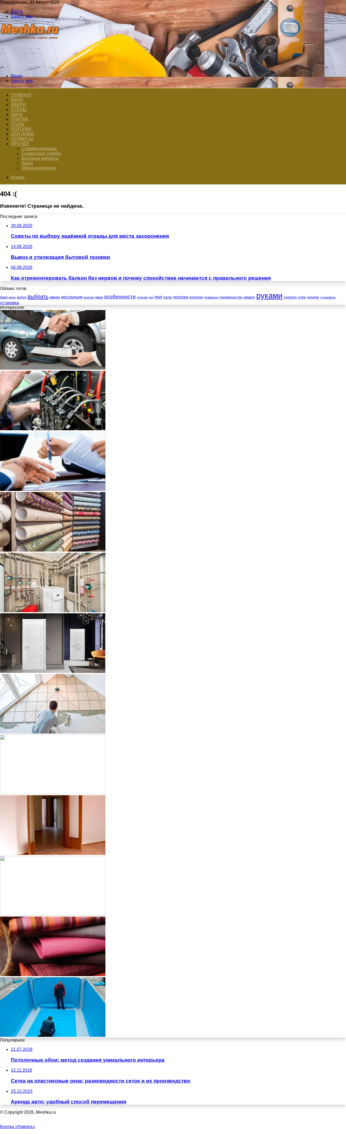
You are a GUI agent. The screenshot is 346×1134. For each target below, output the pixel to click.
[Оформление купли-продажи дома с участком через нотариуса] (52, 489)
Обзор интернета (39, 168)
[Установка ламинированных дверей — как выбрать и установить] (52, 853)
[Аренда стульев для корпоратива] (52, 914)
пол (158, 296)
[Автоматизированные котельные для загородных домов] (52, 610)
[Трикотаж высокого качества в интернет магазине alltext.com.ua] (52, 974)
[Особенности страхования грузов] (52, 792)
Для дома (22, 134)
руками (269, 295)
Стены (18, 109)
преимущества (231, 297)
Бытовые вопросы (40, 158)
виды (12, 297)
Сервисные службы (41, 153)
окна (99, 297)
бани (4, 297)
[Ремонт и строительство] (30, 66)
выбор (21, 297)
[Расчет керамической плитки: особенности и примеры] (52, 732)
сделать (290, 297)
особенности (120, 296)
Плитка (19, 119)
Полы (17, 124)
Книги (27, 163)
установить (328, 297)
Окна (17, 114)
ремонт (249, 297)
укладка (313, 297)
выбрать (38, 296)
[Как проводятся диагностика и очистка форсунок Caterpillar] (52, 428)
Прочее (20, 143)
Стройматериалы (39, 148)
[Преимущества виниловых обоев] (52, 550)
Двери (18, 104)
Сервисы (22, 138)
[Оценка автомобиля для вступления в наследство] (52, 368)
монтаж (89, 297)
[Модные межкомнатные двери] (52, 671)
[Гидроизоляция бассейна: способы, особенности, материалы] (52, 1035)
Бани (17, 99)
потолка (180, 297)
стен (302, 297)
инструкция (71, 297)
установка (9, 302)
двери (54, 297)
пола (167, 297)
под (151, 297)
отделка (142, 297)
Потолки (21, 129)
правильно (211, 297)
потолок (196, 297)
